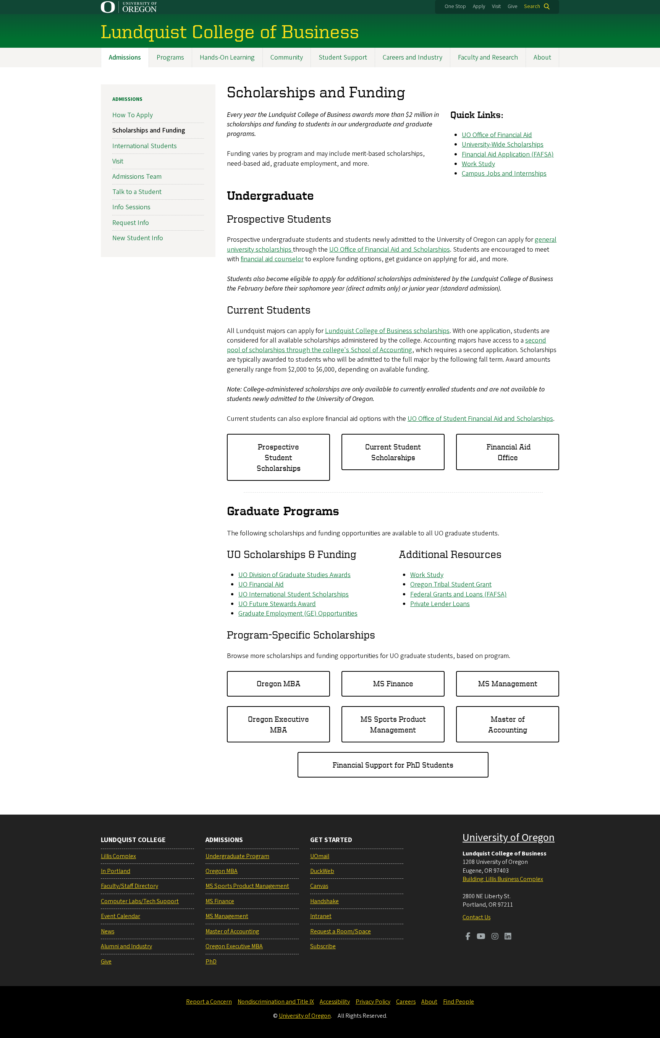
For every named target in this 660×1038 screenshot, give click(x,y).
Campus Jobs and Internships (504, 173)
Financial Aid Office (508, 452)
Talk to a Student (137, 192)
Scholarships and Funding (148, 130)
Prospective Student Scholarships (279, 457)
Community (286, 57)
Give (513, 6)
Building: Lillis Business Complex (503, 879)
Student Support (343, 57)
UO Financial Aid (261, 584)
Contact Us (476, 917)
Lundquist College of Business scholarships (387, 331)
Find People (458, 1002)
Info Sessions (131, 207)
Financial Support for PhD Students (393, 764)
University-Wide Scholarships (503, 144)
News (107, 931)
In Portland (115, 871)
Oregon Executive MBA (278, 724)
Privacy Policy (373, 1002)
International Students (144, 146)
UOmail (319, 856)
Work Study (478, 164)
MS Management (507, 683)
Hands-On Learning (227, 57)
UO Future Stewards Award (277, 604)
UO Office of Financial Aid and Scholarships (389, 249)
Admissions (125, 57)
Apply (479, 6)
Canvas (319, 886)
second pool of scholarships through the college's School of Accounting (386, 345)
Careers (406, 1002)
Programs (170, 57)
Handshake (324, 901)
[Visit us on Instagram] (495, 937)
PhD (211, 961)
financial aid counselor (272, 259)
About (542, 57)
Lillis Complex (118, 856)
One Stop (455, 6)
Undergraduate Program (237, 856)
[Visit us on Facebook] (468, 937)
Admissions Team (137, 176)
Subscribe (323, 946)
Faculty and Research (488, 57)
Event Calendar (120, 916)
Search (532, 6)
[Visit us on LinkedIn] (507, 937)
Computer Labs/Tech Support (140, 901)
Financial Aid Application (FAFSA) (508, 154)
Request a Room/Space (340, 931)
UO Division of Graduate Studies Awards (294, 575)
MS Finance (393, 683)
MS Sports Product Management (393, 724)
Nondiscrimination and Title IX (276, 1002)
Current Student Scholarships (393, 452)
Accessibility (335, 1002)
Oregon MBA (279, 683)
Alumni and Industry (126, 946)
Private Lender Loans (440, 604)
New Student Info (137, 238)
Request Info (130, 223)
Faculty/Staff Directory (129, 886)
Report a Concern (209, 1002)
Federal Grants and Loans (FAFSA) (458, 594)
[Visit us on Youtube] (481, 937)
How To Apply (132, 115)
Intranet (321, 916)
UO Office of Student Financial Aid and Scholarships (480, 419)
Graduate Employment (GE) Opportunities (298, 613)
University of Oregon (509, 837)
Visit (496, 6)
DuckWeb (322, 871)
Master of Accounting (507, 724)
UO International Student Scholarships (293, 594)
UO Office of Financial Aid (497, 135)
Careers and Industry (412, 57)
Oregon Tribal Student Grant (451, 584)
